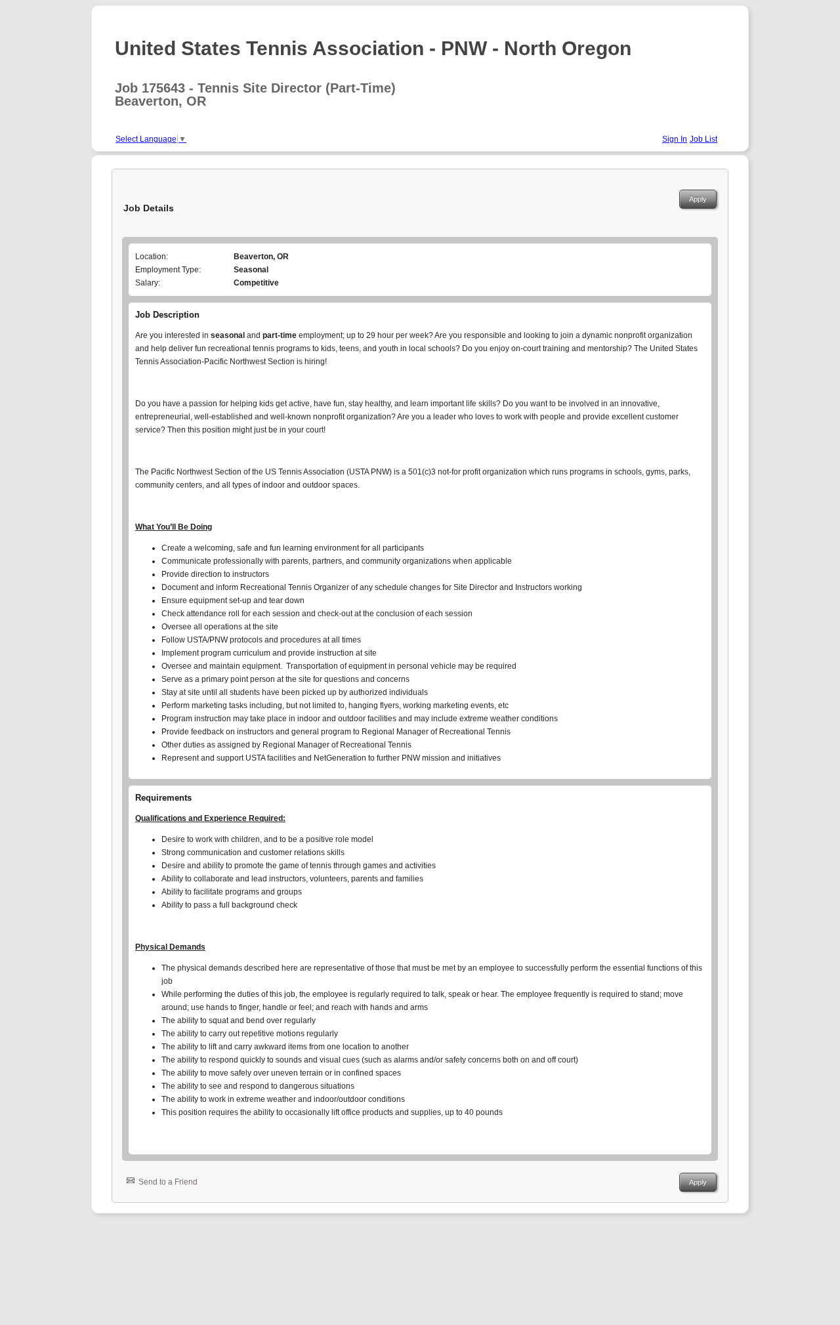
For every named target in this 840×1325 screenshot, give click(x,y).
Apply (698, 199)
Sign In (674, 139)
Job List (703, 139)
